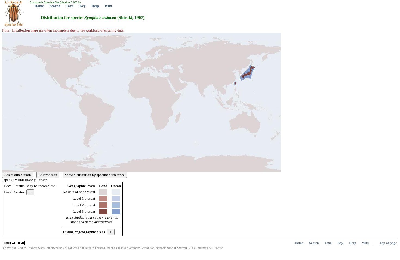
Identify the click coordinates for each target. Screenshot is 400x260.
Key (82, 6)
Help (95, 6)
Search (55, 6)
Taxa (70, 6)
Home (39, 6)
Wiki (108, 6)
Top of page (388, 243)
